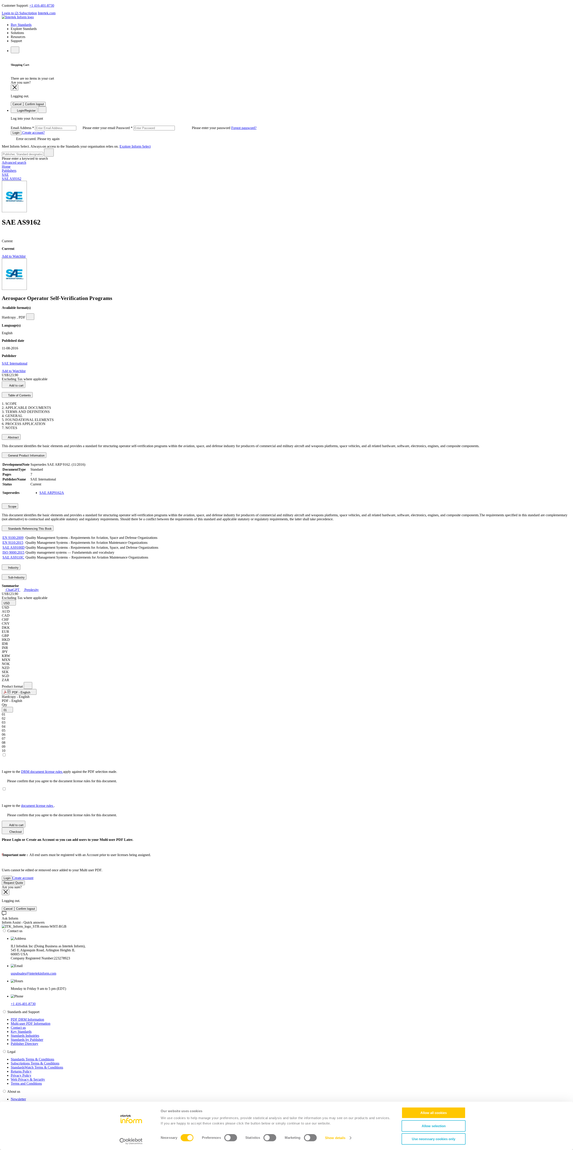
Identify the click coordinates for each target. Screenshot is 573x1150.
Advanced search (14, 162)
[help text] (30, 316)
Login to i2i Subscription (19, 13)
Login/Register (26, 110)
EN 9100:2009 (13, 538)
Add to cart (16, 385)
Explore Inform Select (135, 146)
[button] (9, 603)
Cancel (17, 104)
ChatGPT (12, 590)
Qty (4, 705)
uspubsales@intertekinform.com (33, 973)
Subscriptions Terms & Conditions (35, 1063)
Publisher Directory (24, 1044)
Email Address (63, 128)
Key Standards (21, 1031)
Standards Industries (25, 1035)
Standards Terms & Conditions (32, 1059)
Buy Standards (21, 25)
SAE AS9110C (13, 557)
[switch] (230, 1137)
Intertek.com (47, 13)
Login (16, 132)
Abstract (13, 437)
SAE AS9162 (11, 179)
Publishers (9, 170)
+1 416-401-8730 (41, 5)
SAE (5, 174)
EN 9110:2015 (12, 542)
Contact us (18, 1027)
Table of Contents (19, 395)
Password (173, 128)
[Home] (18, 17)
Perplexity (31, 590)
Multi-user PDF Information (30, 1023)
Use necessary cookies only (433, 1139)
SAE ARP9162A (51, 493)
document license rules (37, 806)
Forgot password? (244, 128)
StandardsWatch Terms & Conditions (37, 1067)
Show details (335, 1138)
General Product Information (26, 455)
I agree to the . (28, 806)
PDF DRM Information (27, 1019)
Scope (11, 506)
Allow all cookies (433, 1113)
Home (6, 166)
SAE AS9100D (13, 547)
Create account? (33, 132)
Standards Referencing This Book (29, 528)
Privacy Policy (21, 1075)
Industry (13, 567)
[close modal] (14, 88)
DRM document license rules (42, 772)
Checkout (15, 831)
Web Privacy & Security (28, 1079)
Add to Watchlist (14, 256)
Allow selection (434, 1126)
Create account (22, 878)
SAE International (14, 363)
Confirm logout (34, 104)
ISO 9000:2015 (13, 552)
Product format (13, 686)
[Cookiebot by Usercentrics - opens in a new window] (131, 1141)
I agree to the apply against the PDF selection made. (59, 772)
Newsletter (18, 1099)
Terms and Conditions (26, 1083)
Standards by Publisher (27, 1040)
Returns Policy (21, 1071)
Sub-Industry (16, 577)
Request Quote (13, 882)
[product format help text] (28, 685)
